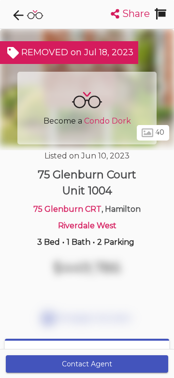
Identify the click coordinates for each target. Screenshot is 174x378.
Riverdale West (87, 225)
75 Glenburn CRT (67, 209)
